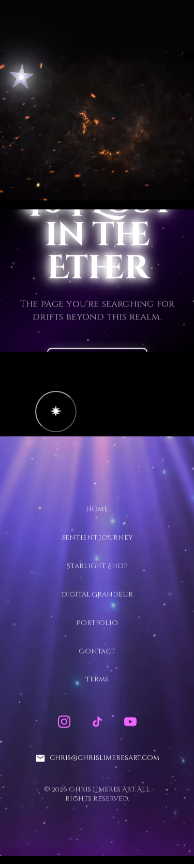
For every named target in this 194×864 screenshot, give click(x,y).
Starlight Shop (96, 565)
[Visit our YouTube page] (130, 721)
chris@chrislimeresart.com (104, 758)
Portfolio (97, 622)
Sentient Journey (97, 537)
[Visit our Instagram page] (64, 721)
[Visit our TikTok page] (97, 721)
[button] (56, 411)
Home (97, 509)
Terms (96, 679)
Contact (97, 651)
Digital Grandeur (97, 594)
